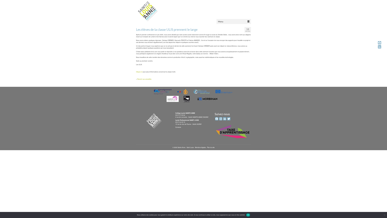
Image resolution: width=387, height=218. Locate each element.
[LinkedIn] (380, 47)
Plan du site (211, 147)
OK (248, 215)
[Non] (384, 215)
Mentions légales (200, 147)
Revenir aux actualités (144, 79)
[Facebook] (380, 43)
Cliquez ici (139, 72)
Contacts (178, 127)
